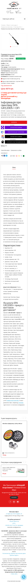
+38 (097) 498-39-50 (12, 8)
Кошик (19, 12)
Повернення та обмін (16, 150)
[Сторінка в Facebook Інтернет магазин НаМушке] (10, 501)
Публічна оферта (14, 555)
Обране (11, 12)
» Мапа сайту (14, 574)
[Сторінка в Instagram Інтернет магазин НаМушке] (14, 501)
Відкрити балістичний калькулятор (11, 78)
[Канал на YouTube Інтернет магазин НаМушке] (17, 501)
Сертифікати (4, 153)
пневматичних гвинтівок (12, 400)
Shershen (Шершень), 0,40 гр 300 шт (12, 423)
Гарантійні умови (5, 150)
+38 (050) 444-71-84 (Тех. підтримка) (14, 525)
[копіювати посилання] (2, 155)
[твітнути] (6, 155)
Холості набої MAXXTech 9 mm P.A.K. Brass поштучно (8, 469)
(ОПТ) (14, 523)
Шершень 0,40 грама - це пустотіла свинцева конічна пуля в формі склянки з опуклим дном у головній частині (14, 427)
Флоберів (21, 402)
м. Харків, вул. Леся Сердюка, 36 (14, 513)
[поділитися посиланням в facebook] (4, 155)
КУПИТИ (14, 122)
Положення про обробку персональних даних (14, 553)
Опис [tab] (14, 167)
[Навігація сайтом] (24, 19)
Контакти (14, 497)
